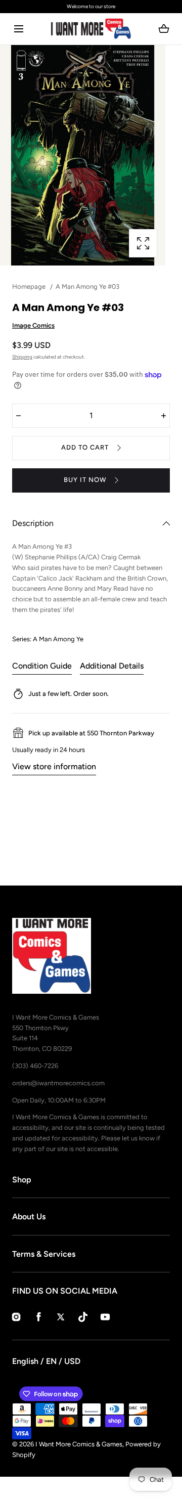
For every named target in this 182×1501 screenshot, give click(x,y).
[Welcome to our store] (91, 7)
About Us (29, 1216)
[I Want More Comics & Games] (91, 29)
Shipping (22, 357)
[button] (18, 29)
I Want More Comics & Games (78, 1444)
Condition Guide (42, 666)
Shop (21, 1179)
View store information (54, 766)
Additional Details (112, 666)
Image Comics (33, 325)
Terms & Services (43, 1254)
